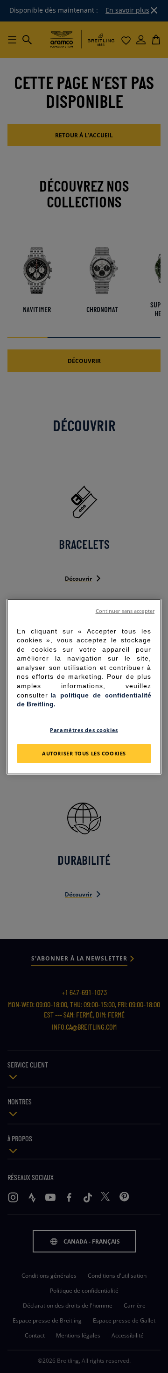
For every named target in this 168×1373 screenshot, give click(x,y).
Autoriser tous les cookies (84, 753)
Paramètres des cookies (84, 729)
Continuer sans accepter (125, 610)
